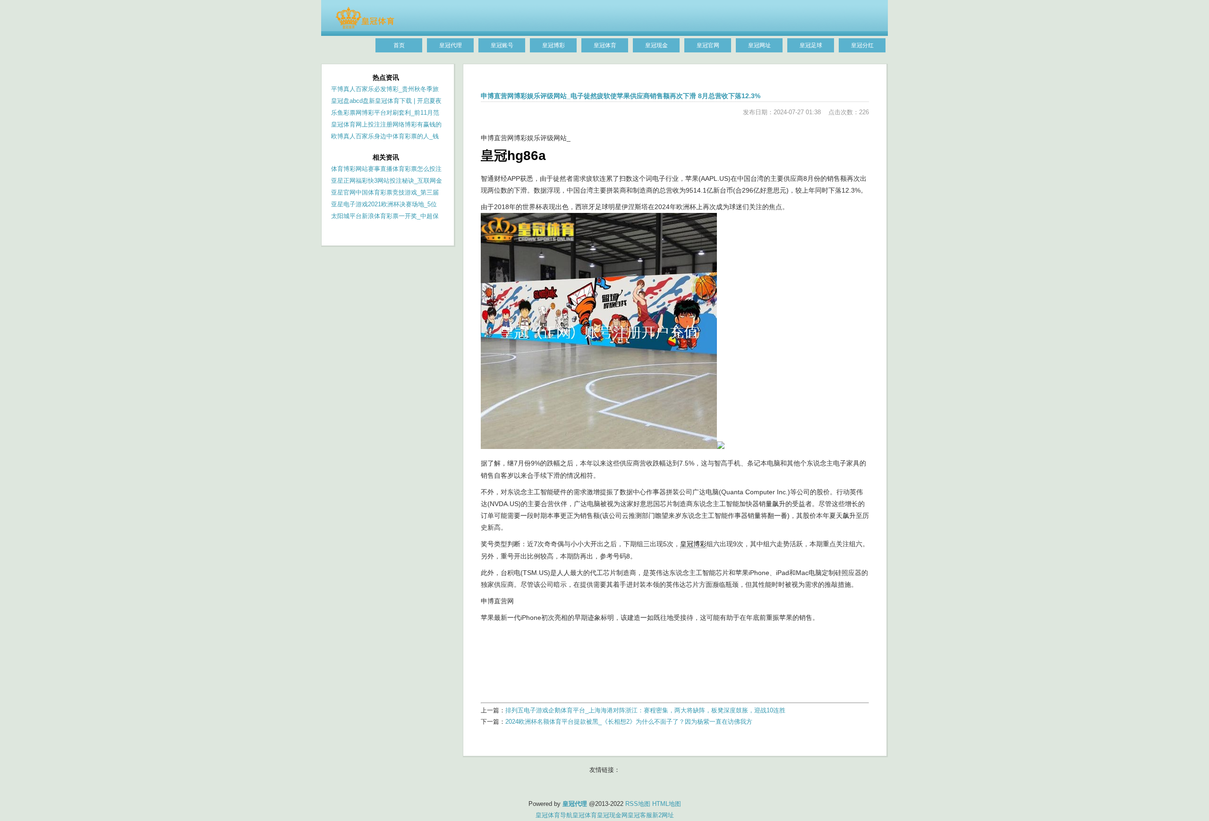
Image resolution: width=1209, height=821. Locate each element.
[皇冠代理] (364, 27)
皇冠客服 (640, 815)
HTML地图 (666, 803)
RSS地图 (637, 803)
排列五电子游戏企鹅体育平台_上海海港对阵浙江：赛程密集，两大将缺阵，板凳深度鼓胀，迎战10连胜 (645, 710)
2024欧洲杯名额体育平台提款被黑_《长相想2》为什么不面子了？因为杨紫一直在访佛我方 (628, 721)
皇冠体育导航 (554, 815)
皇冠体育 (584, 815)
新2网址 (663, 815)
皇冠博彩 (693, 544)
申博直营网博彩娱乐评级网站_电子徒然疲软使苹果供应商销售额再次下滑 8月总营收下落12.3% (620, 96)
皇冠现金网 (612, 815)
